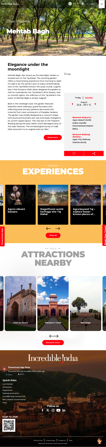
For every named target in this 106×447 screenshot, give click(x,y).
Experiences (7, 390)
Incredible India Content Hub (14, 396)
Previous (47, 49)
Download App (2, 236)
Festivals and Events (11, 393)
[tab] (78, 98)
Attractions (7, 387)
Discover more (53, 342)
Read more (53, 137)
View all (53, 235)
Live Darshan (8, 384)
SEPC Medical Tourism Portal (14, 399)
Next (58, 49)
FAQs (5, 403)
